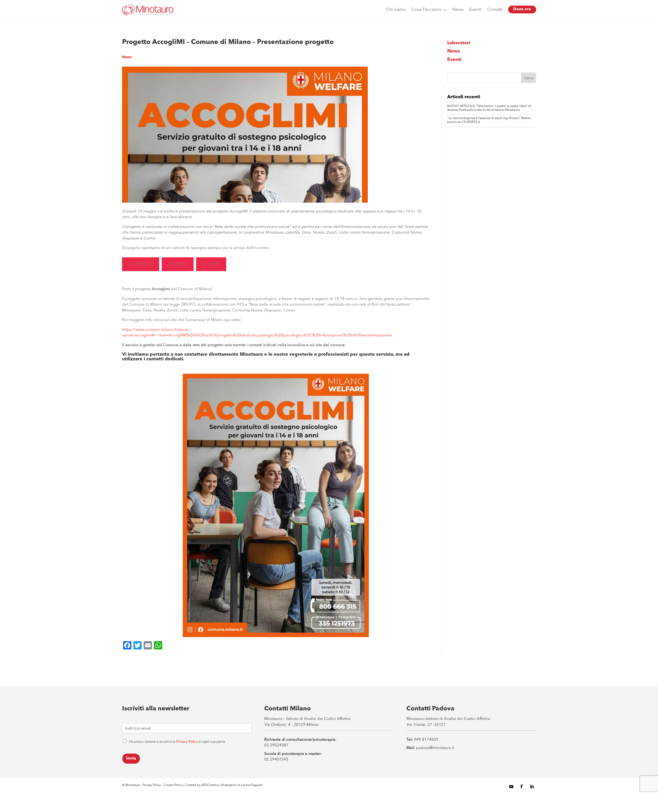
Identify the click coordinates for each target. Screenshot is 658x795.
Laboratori (458, 43)
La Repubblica (140, 264)
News (458, 9)
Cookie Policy (173, 785)
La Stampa (211, 264)
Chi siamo (396, 9)
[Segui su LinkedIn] (532, 786)
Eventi (475, 9)
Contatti (494, 9)
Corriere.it (177, 264)
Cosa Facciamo (427, 9)
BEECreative (210, 785)
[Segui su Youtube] (511, 786)
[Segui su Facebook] (521, 786)
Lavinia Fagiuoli (251, 785)
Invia (131, 758)
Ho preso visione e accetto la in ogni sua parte (177, 741)
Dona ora (522, 9)
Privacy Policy (187, 741)
